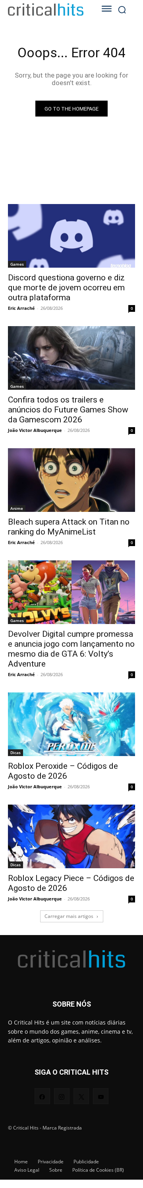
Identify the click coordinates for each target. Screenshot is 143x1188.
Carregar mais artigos (68, 916)
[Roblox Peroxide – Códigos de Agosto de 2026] (71, 724)
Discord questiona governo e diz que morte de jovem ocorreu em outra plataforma (66, 287)
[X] (81, 1096)
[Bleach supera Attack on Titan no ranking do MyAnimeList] (71, 480)
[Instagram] (62, 1096)
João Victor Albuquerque (35, 430)
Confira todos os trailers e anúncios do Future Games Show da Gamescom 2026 (68, 409)
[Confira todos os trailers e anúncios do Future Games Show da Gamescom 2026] (71, 358)
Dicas (15, 752)
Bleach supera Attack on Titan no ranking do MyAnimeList (68, 527)
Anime (16, 508)
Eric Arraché (21, 308)
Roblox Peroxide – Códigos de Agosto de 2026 (63, 771)
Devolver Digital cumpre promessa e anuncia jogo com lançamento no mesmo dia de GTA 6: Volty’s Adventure (71, 649)
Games (17, 264)
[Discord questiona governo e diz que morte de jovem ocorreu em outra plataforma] (71, 236)
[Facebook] (42, 1096)
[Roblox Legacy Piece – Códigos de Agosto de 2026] (71, 836)
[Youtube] (100, 1096)
